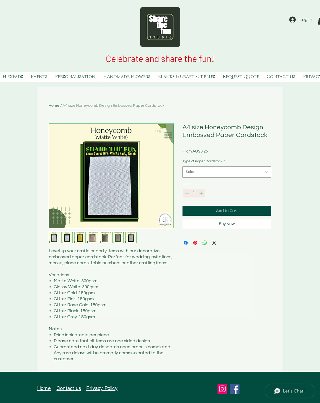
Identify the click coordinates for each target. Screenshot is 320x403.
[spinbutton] (194, 193)
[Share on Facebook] (186, 243)
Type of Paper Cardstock (203, 161)
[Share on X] (214, 243)
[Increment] (201, 193)
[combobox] (226, 172)
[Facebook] (235, 389)
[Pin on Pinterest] (195, 243)
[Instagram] (222, 389)
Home (54, 106)
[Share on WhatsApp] (205, 243)
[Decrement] (186, 193)
